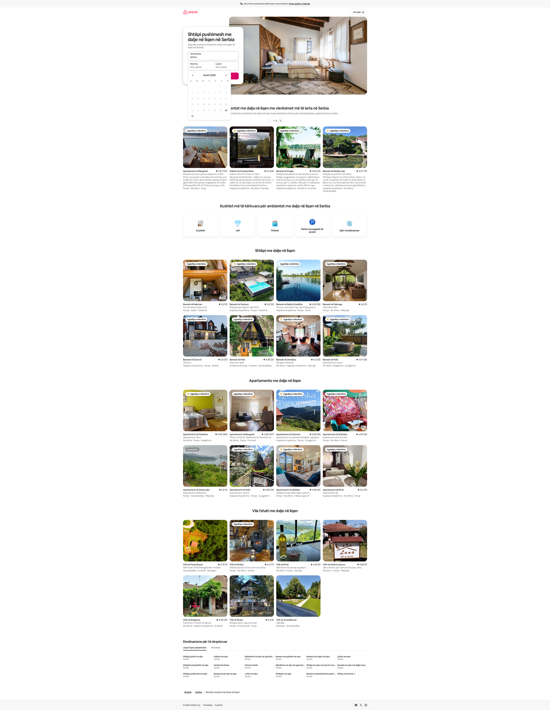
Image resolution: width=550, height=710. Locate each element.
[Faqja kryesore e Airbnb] (190, 12)
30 (226, 110)
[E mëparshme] (269, 120)
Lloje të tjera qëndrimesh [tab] (194, 647)
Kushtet (219, 705)
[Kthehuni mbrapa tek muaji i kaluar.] (193, 75)
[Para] (280, 120)
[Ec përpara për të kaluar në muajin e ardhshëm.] (226, 75)
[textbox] (200, 67)
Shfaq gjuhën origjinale (299, 3)
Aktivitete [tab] (215, 647)
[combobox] (213, 57)
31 (192, 116)
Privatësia (207, 705)
